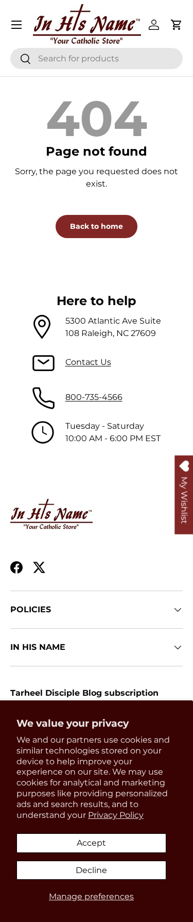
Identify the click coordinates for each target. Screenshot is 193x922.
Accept (91, 843)
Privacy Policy (116, 815)
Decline (91, 870)
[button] (176, 24)
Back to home (96, 226)
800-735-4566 (93, 397)
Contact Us (88, 362)
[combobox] (96, 58)
